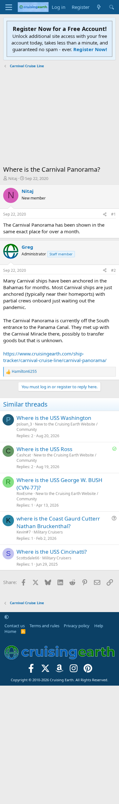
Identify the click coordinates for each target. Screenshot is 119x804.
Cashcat (24, 455)
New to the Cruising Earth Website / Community (57, 426)
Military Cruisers (48, 532)
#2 (113, 270)
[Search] (111, 7)
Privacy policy (76, 625)
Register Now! (90, 49)
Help (98, 625)
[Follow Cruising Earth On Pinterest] (88, 670)
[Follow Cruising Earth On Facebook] (31, 670)
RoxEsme (25, 493)
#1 (113, 214)
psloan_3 (24, 424)
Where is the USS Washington (54, 417)
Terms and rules (44, 625)
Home (10, 631)
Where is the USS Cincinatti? (52, 551)
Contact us (14, 625)
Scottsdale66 (28, 558)
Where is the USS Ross (44, 449)
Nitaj (12, 178)
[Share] (105, 214)
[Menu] (8, 7)
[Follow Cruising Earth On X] (45, 670)
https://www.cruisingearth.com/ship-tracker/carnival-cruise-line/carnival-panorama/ (55, 356)
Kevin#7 (24, 532)
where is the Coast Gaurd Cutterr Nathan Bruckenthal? (58, 522)
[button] (6, 616)
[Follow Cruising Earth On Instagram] (74, 670)
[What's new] (99, 7)
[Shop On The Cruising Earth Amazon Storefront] (59, 670)
